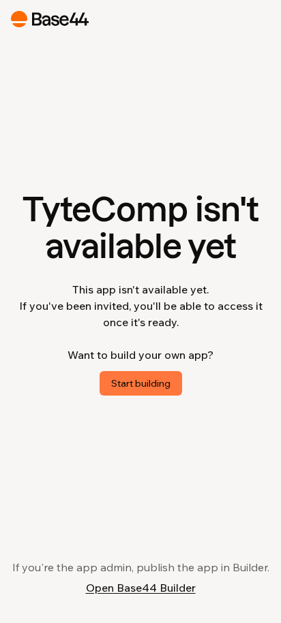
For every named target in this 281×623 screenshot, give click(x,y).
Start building (141, 383)
